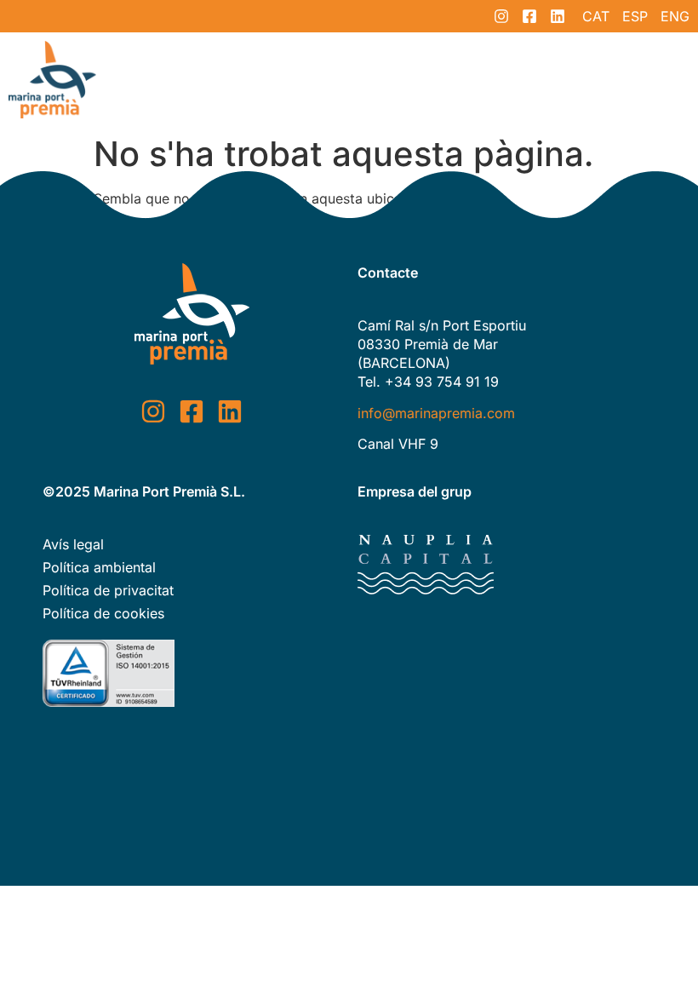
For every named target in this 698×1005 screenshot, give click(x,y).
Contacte (594, 79)
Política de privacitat (108, 590)
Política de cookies (103, 613)
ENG (675, 16)
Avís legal (73, 544)
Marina (416, 79)
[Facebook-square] (529, 16)
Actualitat (501, 79)
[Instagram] (501, 16)
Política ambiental (99, 567)
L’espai (202, 79)
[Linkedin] (557, 16)
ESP (635, 16)
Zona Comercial (309, 79)
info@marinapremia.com (436, 413)
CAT (595, 16)
